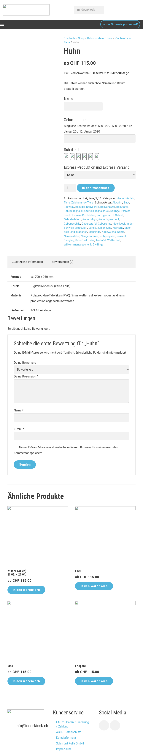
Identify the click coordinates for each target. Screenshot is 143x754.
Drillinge (115, 211)
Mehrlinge (94, 232)
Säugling (69, 240)
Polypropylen (107, 236)
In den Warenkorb (95, 188)
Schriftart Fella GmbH (70, 743)
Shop (81, 38)
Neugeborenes (89, 236)
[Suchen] (100, 9)
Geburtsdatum (72, 219)
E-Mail (19, 429)
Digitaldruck (102, 211)
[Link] (26, 9)
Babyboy (69, 207)
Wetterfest (113, 240)
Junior (101, 227)
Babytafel (122, 207)
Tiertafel (101, 240)
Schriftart (81, 240)
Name (120, 232)
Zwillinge (98, 244)
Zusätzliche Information (27, 262)
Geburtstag (104, 223)
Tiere (109, 38)
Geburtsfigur (89, 219)
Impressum (63, 749)
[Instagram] (115, 725)
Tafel (91, 240)
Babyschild (92, 207)
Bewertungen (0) (62, 262)
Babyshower (107, 207)
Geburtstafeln (95, 38)
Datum (68, 211)
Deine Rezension (26, 376)
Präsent (121, 236)
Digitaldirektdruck (83, 211)
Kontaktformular (66, 737)
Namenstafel (72, 236)
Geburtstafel (89, 223)
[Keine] (66, 156)
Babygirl (80, 207)
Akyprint (117, 202)
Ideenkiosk (119, 223)
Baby (126, 202)
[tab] (27, 262)
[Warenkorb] (138, 10)
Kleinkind (118, 227)
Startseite (70, 38)
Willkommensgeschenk (78, 244)
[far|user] (129, 9)
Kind (108, 227)
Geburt (119, 215)
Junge (92, 227)
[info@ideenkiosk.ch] (11, 725)
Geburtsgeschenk (109, 219)
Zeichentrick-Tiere (82, 202)
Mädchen (81, 232)
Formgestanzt (105, 215)
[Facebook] (104, 725)
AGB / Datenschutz (68, 732)
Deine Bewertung (25, 362)
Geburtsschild (72, 223)
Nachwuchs (109, 232)
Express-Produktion (84, 215)
